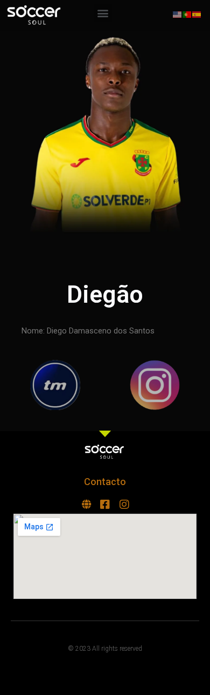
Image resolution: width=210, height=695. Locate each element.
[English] (178, 14)
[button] (103, 13)
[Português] (187, 14)
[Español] (197, 14)
